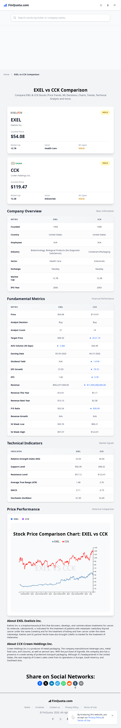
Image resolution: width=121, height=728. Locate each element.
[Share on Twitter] (45, 683)
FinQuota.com (62, 701)
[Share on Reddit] (69, 683)
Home (6, 74)
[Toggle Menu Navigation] (114, 5)
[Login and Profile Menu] (108, 5)
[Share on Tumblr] (75, 683)
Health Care (51, 148)
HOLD (82, 148)
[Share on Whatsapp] (63, 683)
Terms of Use (83, 720)
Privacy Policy (95, 717)
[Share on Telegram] (57, 683)
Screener (39, 707)
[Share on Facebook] (39, 683)
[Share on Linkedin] (51, 683)
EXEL (16, 120)
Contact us (55, 707)
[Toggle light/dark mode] (101, 5)
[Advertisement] (60, 47)
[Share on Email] (81, 683)
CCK (15, 170)
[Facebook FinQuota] (53, 719)
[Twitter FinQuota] (60, 719)
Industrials (50, 198)
